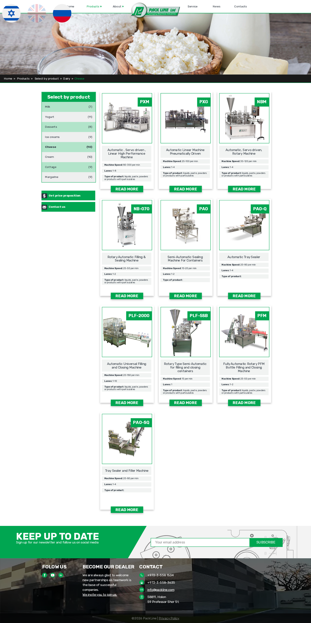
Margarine (51, 175)
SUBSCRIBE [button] (265, 542)
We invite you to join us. (100, 594)
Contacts (240, 6)
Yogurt (49, 115)
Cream (49, 155)
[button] (155, 10)
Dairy (66, 78)
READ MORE (127, 189)
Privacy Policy (169, 618)
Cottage (50, 165)
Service (193, 6)
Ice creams (52, 135)
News (216, 6)
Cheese (50, 145)
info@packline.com (160, 589)
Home (8, 78)
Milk (47, 105)
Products (94, 6)
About (118, 6)
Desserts (51, 125)
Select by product (47, 78)
